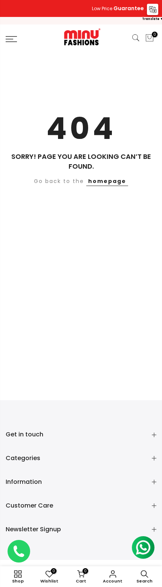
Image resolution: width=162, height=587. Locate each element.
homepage (107, 181)
